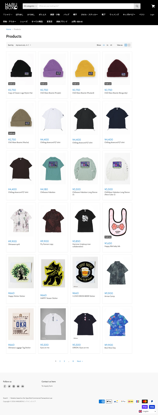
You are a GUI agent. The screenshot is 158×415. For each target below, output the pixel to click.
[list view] (129, 45)
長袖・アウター (9, 21)
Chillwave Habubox (47, 192)
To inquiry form (47, 386)
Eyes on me (44, 348)
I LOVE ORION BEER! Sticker (83, 296)
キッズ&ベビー (129, 14)
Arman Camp (110, 296)
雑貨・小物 (55, 14)
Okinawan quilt (14, 244)
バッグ (66, 14)
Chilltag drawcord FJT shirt (50, 142)
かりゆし (31, 14)
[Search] (137, 6)
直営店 (49, 21)
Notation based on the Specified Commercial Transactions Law (31, 398)
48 (111, 45)
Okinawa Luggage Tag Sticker (19, 348)
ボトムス (42, 14)
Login (152, 14)
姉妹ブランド (62, 21)
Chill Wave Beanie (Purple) (50, 93)
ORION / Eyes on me (80, 348)
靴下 (104, 14)
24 (104, 45)
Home (8, 29)
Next (79, 361)
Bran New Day (110, 348)
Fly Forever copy (46, 244)
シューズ (24, 21)
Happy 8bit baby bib (112, 246)
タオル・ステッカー (89, 14)
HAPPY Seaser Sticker (49, 298)
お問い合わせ (77, 21)
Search (5, 398)
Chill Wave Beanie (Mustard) (83, 93)
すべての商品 (37, 21)
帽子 (75, 14)
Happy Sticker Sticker (16, 296)
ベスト (142, 14)
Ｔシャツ (7, 14)
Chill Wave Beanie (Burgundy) (116, 93)
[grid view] (126, 45)
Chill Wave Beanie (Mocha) (18, 142)
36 (107, 45)
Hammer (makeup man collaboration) (81, 245)
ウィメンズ (114, 14)
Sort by (11, 45)
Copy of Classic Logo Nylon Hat (20, 93)
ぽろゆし (19, 14)
